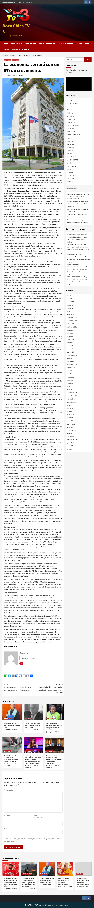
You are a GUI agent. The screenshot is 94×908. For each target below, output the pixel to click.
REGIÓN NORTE (72, 160)
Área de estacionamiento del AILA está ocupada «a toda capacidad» (17, 687)
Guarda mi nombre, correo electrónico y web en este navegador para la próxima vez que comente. (33, 840)
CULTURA (14, 49)
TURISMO (7, 49)
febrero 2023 (71, 386)
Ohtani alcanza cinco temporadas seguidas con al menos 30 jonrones (77, 221)
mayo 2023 (70, 377)
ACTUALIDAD (7, 60)
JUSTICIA (70, 138)
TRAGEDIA (70, 179)
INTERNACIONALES (16, 44)
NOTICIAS (70, 147)
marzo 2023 (70, 383)
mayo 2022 (70, 414)
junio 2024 (70, 336)
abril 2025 (70, 305)
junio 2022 (70, 411)
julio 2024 (70, 333)
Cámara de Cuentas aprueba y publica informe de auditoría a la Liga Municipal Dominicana (54, 759)
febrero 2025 (71, 311)
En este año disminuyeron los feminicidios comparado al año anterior (50, 688)
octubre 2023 (71, 361)
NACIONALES (28, 44)
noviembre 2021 (72, 433)
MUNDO (70, 141)
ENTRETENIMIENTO (82, 44)
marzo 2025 (70, 308)
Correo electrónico (38, 817)
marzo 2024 (70, 346)
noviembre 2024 (72, 321)
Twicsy (69, 244)
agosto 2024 (71, 330)
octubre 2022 (71, 399)
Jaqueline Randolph (73, 234)
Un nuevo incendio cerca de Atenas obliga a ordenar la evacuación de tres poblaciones (78, 204)
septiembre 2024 (72, 327)
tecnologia (70, 172)
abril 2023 (70, 380)
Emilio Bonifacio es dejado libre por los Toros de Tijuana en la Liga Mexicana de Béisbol (78, 196)
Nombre (7, 815)
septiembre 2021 (72, 439)
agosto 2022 (71, 405)
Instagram (21, 2)
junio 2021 (70, 449)
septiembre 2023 (72, 364)
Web (5, 828)
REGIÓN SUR (71, 163)
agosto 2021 (71, 443)
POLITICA (70, 153)
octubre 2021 (71, 436)
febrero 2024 (71, 349)
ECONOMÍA (62, 44)
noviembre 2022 (72, 396)
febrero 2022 (71, 424)
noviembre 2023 (72, 358)
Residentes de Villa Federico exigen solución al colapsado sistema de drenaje (11, 758)
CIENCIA (70, 107)
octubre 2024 (71, 324)
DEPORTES (70, 44)
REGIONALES (37, 44)
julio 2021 (70, 446)
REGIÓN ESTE (71, 157)
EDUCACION (71, 122)
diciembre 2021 (72, 430)
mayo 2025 (70, 302)
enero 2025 (70, 314)
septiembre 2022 (72, 402)
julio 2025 (70, 295)
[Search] (90, 43)
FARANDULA (71, 128)
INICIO (6, 44)
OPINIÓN (49, 44)
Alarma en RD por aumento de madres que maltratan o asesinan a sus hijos (54, 726)
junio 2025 (70, 299)
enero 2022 (70, 427)
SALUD (55, 44)
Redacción (19, 75)
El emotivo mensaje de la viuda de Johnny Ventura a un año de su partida (79, 271)
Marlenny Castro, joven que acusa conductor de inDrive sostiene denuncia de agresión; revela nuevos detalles (33, 759)
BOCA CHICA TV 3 (24, 49)
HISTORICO (71, 132)
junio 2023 (70, 374)
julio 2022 (70, 408)
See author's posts (28, 658)
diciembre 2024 (72, 317)
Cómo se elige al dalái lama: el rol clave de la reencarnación (77, 216)
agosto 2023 (71, 367)
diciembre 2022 (72, 393)
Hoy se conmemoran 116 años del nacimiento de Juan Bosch (33, 725)
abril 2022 (70, 418)
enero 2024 (70, 352)
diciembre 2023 (72, 355)
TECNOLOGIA (71, 175)
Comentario (9, 790)
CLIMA (69, 110)
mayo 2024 (70, 339)
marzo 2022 (70, 421)
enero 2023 (70, 389)
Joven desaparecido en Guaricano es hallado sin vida (12, 725)
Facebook (29, 2)
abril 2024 (70, 342)
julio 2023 (70, 371)
